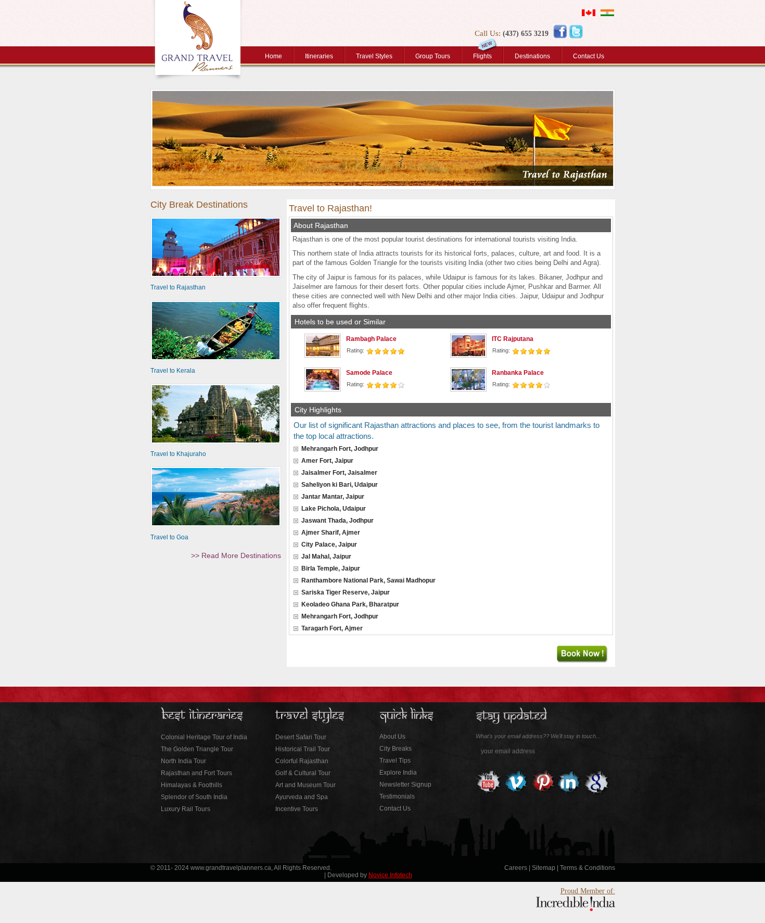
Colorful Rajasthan (301, 761)
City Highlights (318, 410)
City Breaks (395, 748)
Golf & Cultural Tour (302, 773)
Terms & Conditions (587, 867)
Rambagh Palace (371, 339)
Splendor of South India (194, 797)
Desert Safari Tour (300, 737)
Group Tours (432, 56)
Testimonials (397, 796)
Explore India (398, 772)
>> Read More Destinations (236, 555)
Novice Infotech (390, 875)
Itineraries (319, 56)
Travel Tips (395, 760)
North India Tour (183, 761)
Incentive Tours (296, 809)
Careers (515, 867)
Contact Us (588, 56)
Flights (482, 56)
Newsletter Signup (405, 784)
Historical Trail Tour (302, 749)
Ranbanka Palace (518, 372)
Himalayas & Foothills (191, 785)
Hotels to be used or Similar (340, 322)
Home (273, 56)
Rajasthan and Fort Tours (196, 773)
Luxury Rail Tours (185, 809)
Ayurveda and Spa (301, 797)
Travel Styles (374, 56)
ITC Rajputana (512, 339)
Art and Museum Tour (305, 785)
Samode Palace (369, 372)
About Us (392, 736)
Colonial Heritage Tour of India (204, 737)
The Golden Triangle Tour (197, 749)
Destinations (532, 56)
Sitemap (543, 867)
